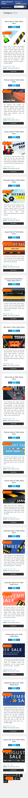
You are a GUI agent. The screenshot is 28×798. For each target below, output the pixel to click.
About (3, 7)
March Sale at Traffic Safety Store (14, 22)
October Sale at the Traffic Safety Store (14, 635)
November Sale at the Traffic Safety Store (14, 583)
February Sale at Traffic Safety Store (14, 81)
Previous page (10, 775)
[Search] (25, 7)
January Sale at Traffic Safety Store (14, 481)
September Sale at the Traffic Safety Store (14, 684)
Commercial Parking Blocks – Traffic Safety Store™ (14, 280)
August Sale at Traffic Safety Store (14, 233)
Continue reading (8, 63)
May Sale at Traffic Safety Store (14, 327)
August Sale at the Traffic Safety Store (14, 740)
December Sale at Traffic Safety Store (14, 181)
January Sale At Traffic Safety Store (14, 133)
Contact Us (8, 7)
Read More (13, 71)
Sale (14, 66)
